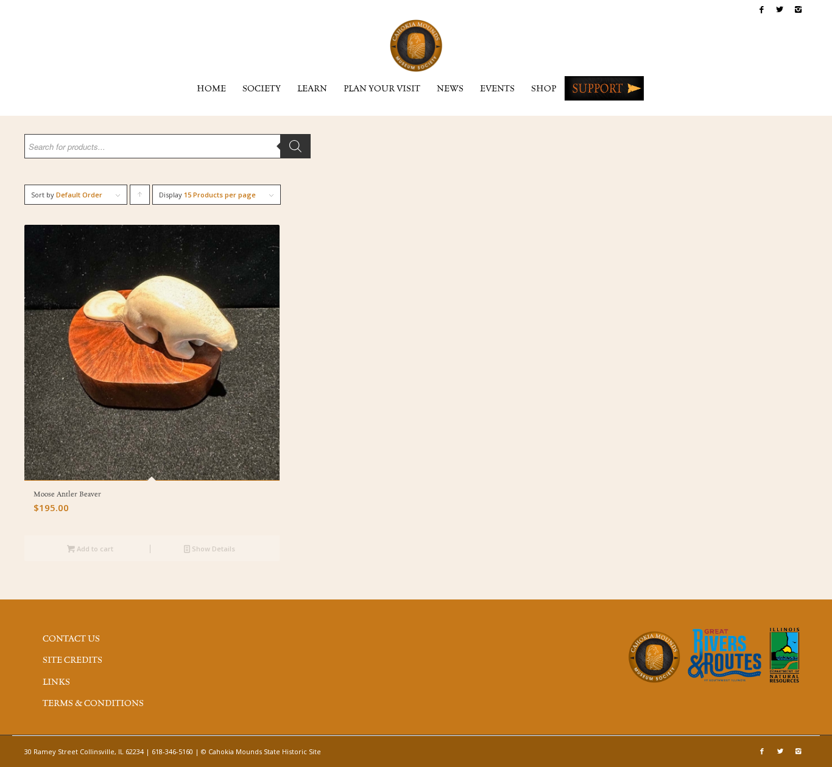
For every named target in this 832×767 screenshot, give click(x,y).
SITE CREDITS (72, 660)
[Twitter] (780, 9)
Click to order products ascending (140, 197)
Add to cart (94, 548)
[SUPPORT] (604, 88)
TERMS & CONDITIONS (93, 704)
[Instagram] (798, 9)
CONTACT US (71, 639)
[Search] (295, 146)
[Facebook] (761, 9)
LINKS (56, 682)
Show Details (212, 548)
